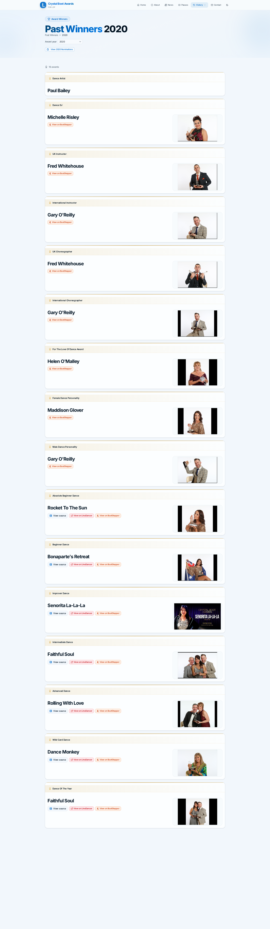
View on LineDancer (83, 515)
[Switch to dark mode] (227, 5)
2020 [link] (65, 35)
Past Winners (51, 35)
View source (59, 515)
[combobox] (70, 41)
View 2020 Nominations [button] (62, 49)
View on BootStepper (62, 124)
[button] (141, 5)
